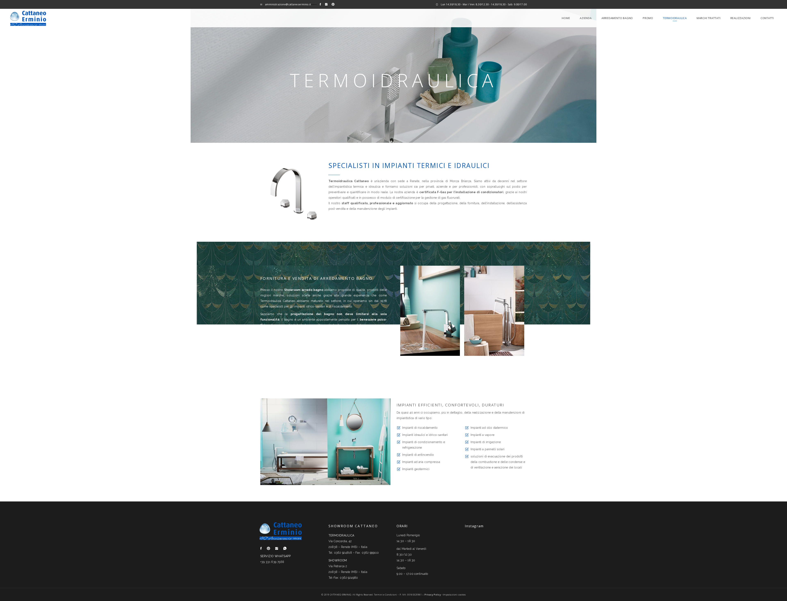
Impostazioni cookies (454, 594)
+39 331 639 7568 (272, 562)
